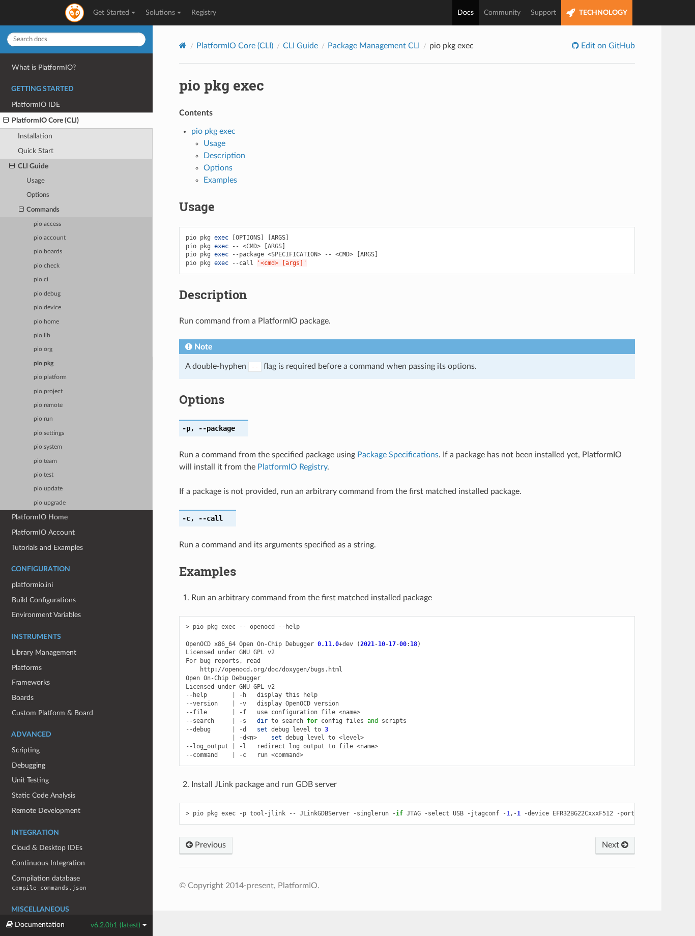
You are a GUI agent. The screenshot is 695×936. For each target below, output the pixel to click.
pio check (47, 266)
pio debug (47, 294)
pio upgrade (50, 503)
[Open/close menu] (6, 120)
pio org (43, 349)
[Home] (183, 45)
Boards (23, 697)
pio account (50, 238)
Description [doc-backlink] (213, 294)
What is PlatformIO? (44, 67)
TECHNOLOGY (602, 12)
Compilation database (49, 882)
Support (543, 12)
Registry (203, 12)
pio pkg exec (213, 131)
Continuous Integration (48, 863)
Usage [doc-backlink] (197, 206)
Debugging (28, 765)
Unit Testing (30, 780)
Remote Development (46, 810)
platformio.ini (32, 585)
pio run (43, 419)
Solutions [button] (160, 12)
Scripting (26, 750)
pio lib (42, 335)
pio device (47, 307)
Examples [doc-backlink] (207, 571)
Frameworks (31, 682)
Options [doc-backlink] (201, 399)
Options (37, 195)
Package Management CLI (374, 46)
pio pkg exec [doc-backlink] (221, 85)
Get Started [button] (111, 12)
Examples (220, 180)
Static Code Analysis (43, 795)
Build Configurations (44, 600)
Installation (35, 136)
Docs (465, 12)
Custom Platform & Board (52, 713)
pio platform (50, 377)
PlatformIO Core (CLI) (45, 120)
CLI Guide (33, 166)
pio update (48, 488)
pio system (48, 447)
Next (611, 845)
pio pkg (43, 363)
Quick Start (35, 151)
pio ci (41, 279)
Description (224, 156)
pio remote (48, 405)
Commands (43, 210)
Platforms (27, 667)
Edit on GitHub (607, 46)
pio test (43, 475)
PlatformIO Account (43, 532)
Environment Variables (46, 615)
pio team (45, 461)
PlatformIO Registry (292, 467)
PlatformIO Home (40, 517)
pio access (47, 224)
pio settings (49, 433)
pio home (46, 322)
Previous (209, 845)
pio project (48, 391)
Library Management (44, 652)
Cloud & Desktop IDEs (47, 848)
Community (502, 12)
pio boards (48, 251)
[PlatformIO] (75, 12)
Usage (35, 181)
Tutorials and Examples (47, 547)
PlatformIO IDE (36, 104)
